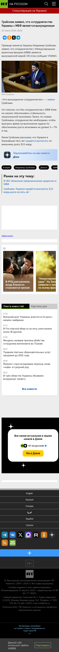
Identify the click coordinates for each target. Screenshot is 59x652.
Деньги (43, 167)
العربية (29, 512)
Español (29, 518)
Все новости (29, 388)
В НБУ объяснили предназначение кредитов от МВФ (30, 182)
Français (29, 505)
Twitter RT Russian (20, 535)
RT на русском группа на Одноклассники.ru (44, 535)
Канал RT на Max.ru (28, 535)
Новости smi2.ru (7, 236)
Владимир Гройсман (25, 167)
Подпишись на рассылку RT (12, 543)
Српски (29, 525)
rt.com (29, 587)
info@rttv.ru (44, 603)
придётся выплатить (36, 140)
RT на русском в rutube (36, 535)
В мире (6, 167)
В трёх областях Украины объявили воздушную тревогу (23, 377)
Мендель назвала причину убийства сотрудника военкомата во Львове (23, 342)
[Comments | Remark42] (29, 217)
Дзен (16, 156)
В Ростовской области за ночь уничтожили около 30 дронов (27, 330)
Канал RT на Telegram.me (5, 535)
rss (5, 543)
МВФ (55, 167)
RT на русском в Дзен (52, 535)
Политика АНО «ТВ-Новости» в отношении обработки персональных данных (29, 608)
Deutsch (30, 499)
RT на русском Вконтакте (12, 535)
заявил (51, 99)
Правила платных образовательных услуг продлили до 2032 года (27, 353)
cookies (12, 648)
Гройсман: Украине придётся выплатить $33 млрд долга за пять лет (28, 190)
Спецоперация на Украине (29, 10)
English (29, 493)
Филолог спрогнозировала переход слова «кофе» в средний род (26, 365)
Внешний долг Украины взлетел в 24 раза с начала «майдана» (28, 318)
